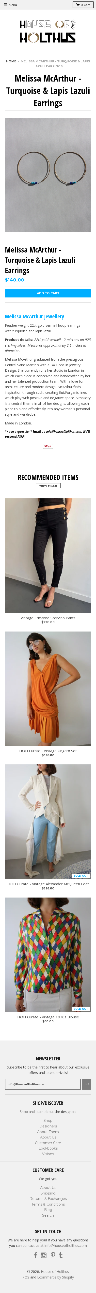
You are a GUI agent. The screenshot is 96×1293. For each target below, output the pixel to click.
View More (48, 485)
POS (25, 1277)
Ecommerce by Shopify (55, 1277)
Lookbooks (48, 1148)
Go (87, 1084)
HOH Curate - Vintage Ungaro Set (48, 750)
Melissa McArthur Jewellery (34, 316)
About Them (48, 1132)
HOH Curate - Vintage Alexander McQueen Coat (48, 884)
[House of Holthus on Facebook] (35, 1255)
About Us (48, 1137)
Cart (85, 5)
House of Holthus (55, 1271)
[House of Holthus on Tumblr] (61, 1255)
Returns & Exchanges (48, 1198)
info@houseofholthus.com (66, 1245)
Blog (48, 1210)
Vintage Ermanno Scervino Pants (48, 618)
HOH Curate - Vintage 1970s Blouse (48, 1017)
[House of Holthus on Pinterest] (53, 1255)
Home (11, 61)
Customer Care (48, 1143)
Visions (48, 1154)
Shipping (48, 1193)
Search (48, 1215)
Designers (48, 1126)
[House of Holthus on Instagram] (44, 1255)
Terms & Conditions (48, 1204)
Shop (48, 1120)
